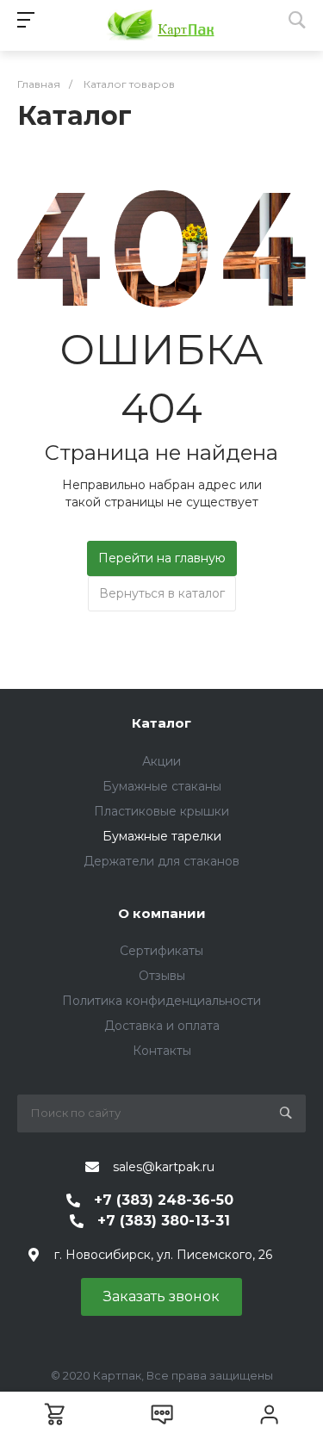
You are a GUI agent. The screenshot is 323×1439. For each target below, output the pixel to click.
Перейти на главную (162, 558)
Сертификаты (161, 950)
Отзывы (162, 975)
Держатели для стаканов (161, 861)
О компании (162, 913)
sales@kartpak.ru (163, 1167)
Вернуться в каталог (162, 593)
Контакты (162, 1050)
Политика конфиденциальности (161, 1000)
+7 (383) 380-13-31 (163, 1221)
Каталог (161, 723)
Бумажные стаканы (161, 786)
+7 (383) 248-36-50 (163, 1200)
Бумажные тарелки (161, 836)
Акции (161, 761)
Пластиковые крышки (161, 811)
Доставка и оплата (162, 1025)
